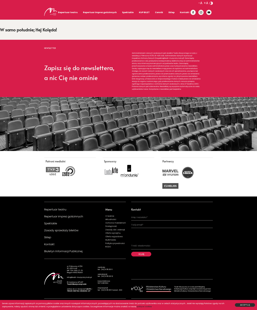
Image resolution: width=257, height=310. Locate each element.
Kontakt (184, 12)
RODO (108, 246)
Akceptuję (245, 305)
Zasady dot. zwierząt (115, 229)
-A (200, 3)
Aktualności (110, 219)
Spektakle (128, 12)
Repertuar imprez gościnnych (100, 12)
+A (206, 3)
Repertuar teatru (68, 12)
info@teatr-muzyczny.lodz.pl (79, 277)
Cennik (159, 12)
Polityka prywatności (115, 243)
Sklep (171, 12)
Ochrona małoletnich (115, 223)
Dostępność (111, 226)
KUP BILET (144, 12)
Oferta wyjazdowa (114, 236)
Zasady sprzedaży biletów (61, 230)
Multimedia (110, 240)
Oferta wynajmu (113, 233)
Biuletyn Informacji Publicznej (63, 251)
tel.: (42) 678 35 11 (105, 269)
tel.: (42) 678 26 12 (105, 276)
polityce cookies (144, 306)
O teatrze (109, 216)
